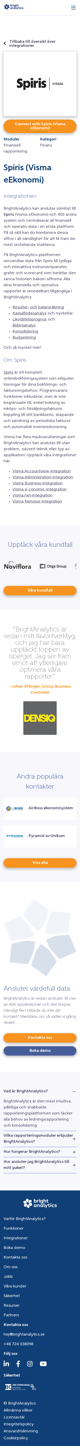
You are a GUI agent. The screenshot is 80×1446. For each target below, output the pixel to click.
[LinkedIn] (6, 1366)
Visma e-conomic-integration (39, 490)
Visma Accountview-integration (41, 471)
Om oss (11, 1267)
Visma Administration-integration (42, 478)
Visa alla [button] (40, 863)
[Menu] (73, 8)
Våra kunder (15, 1287)
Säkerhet (12, 1296)
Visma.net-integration (32, 496)
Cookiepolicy (16, 1438)
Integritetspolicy (19, 1424)
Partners (11, 1315)
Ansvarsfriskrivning (21, 1431)
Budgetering (24, 338)
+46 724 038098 (18, 1344)
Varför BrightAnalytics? (25, 1219)
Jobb (8, 1277)
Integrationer (16, 1238)
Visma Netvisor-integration (37, 502)
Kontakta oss (15, 1258)
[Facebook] (18, 1366)
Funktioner (14, 1229)
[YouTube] (43, 1366)
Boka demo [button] (40, 1051)
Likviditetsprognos (29, 320)
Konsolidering (25, 332)
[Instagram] (30, 1366)
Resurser (12, 1306)
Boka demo (14, 1248)
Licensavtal (14, 1418)
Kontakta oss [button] (40, 1038)
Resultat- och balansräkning (38, 308)
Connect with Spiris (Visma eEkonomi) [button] (40, 126)
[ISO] (20, 1390)
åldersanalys (24, 326)
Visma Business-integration (37, 484)
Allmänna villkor (18, 1411)
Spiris (8, 373)
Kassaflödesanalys (29, 314)
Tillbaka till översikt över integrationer (32, 44)
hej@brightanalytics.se (24, 1335)
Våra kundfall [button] (40, 591)
